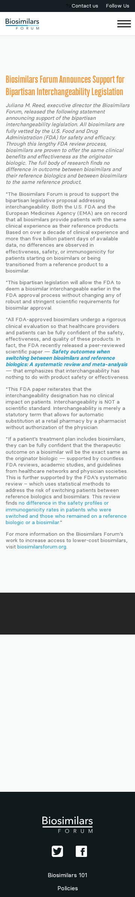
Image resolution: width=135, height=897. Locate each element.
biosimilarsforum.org (41, 547)
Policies (67, 888)
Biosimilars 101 (67, 875)
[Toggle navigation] (124, 23)
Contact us (85, 6)
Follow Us (117, 6)
